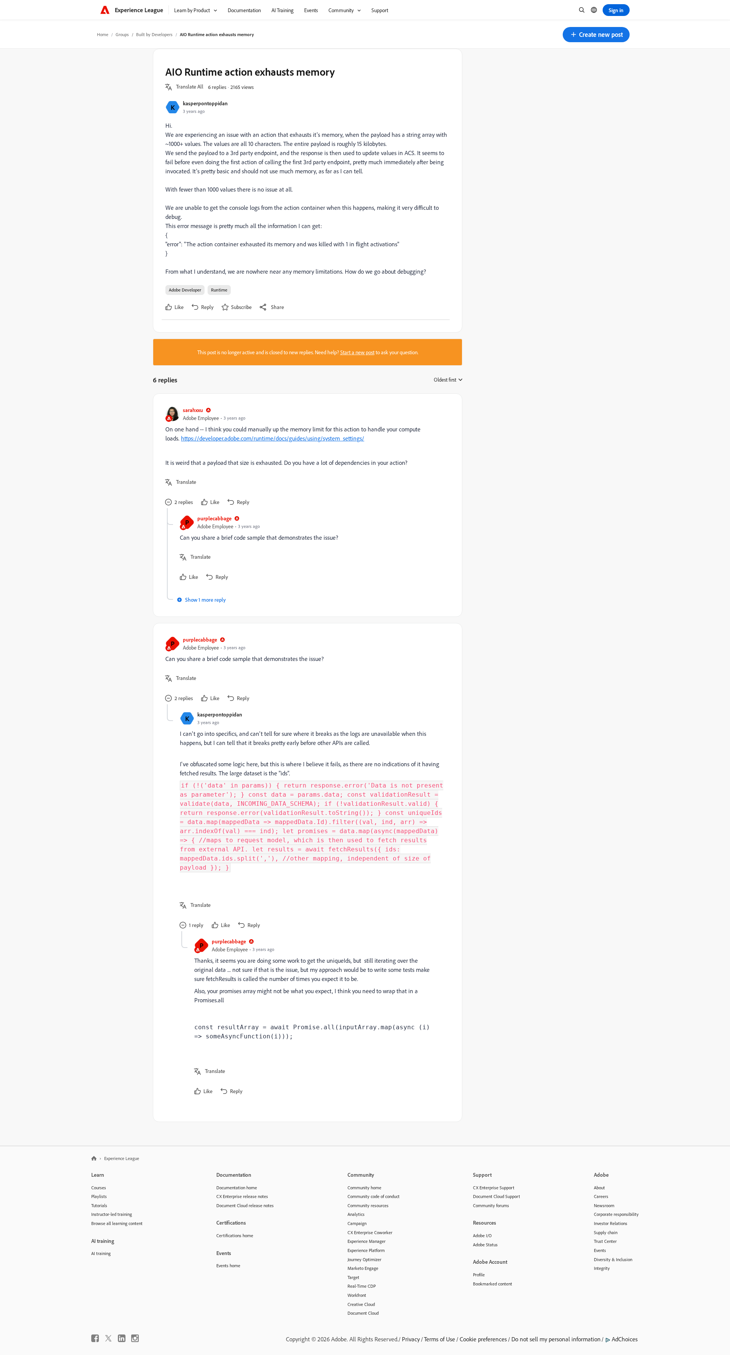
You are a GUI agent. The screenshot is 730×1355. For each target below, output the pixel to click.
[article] (306, 457)
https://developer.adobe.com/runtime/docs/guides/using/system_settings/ (272, 438)
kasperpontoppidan (205, 103)
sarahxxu (193, 410)
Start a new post (357, 352)
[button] (596, 34)
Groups (122, 34)
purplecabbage (214, 518)
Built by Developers (154, 34)
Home (102, 34)
